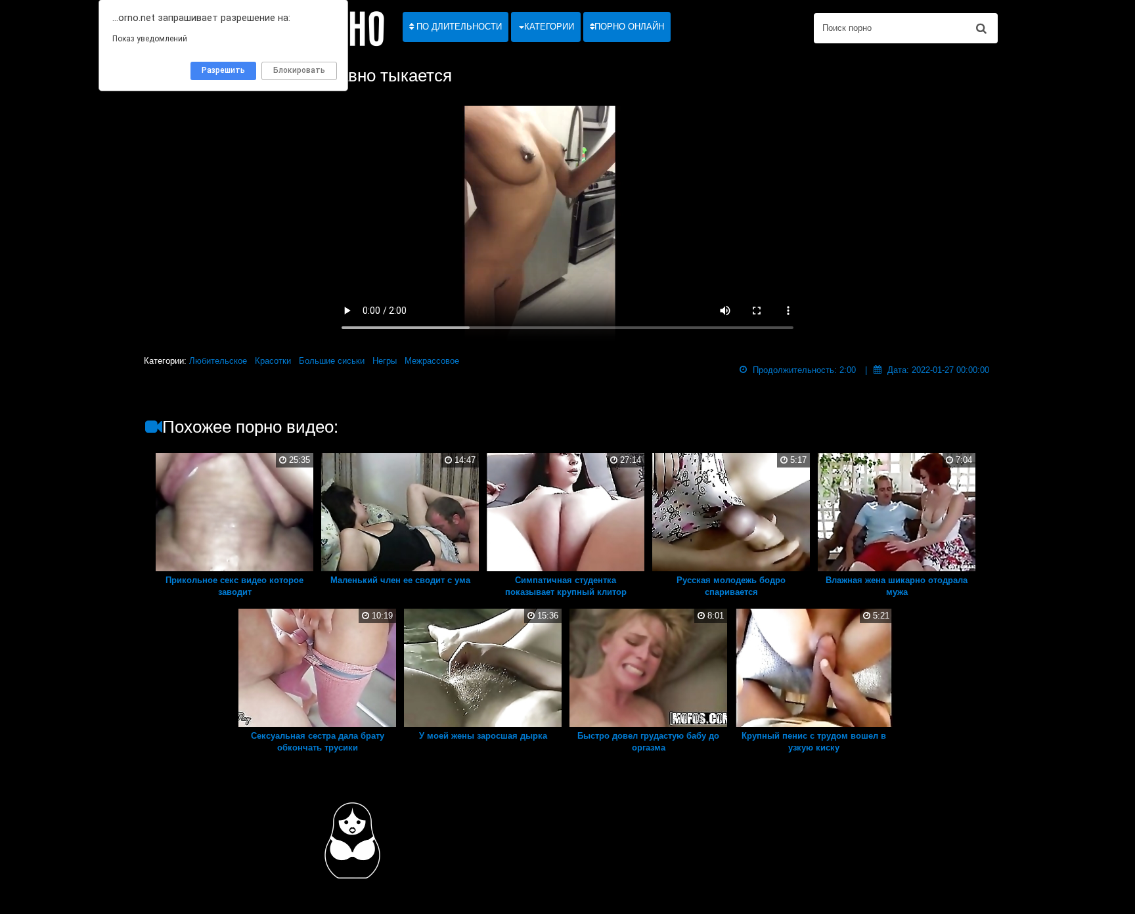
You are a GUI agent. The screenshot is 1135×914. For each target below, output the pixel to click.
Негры (384, 361)
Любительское (218, 361)
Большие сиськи (332, 361)
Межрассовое (432, 361)
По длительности (458, 27)
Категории (549, 27)
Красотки (273, 361)
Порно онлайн (629, 27)
